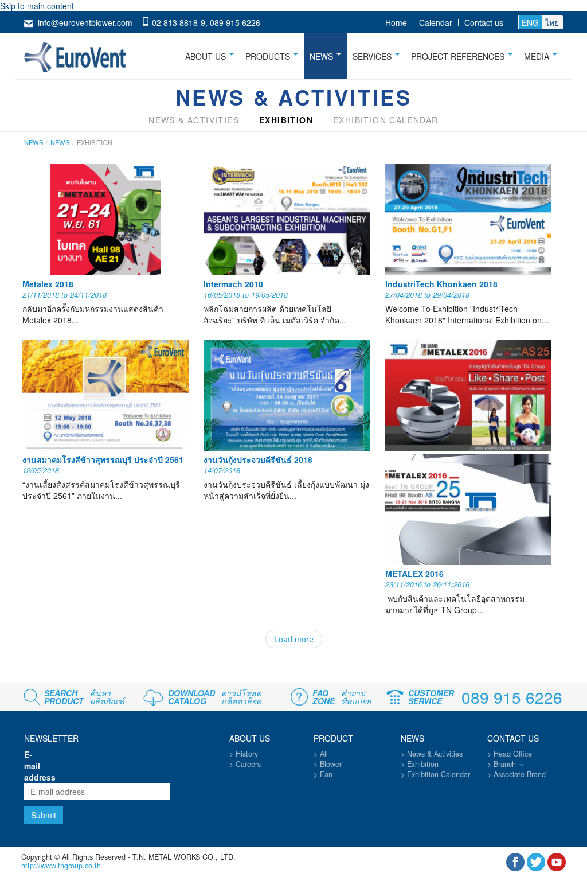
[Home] (79, 55)
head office (513, 754)
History (247, 754)
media (537, 56)
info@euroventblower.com (85, 22)
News (322, 56)
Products (268, 56)
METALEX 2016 (414, 573)
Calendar (435, 22)
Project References (459, 56)
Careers (248, 764)
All (324, 754)
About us (206, 56)
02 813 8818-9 (178, 22)
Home (396, 22)
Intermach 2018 (233, 284)
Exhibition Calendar (386, 120)
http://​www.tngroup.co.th (61, 865)
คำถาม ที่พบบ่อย (356, 697)
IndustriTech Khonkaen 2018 (441, 284)
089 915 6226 (235, 22)
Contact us (483, 22)
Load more (294, 639)
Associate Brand (520, 774)
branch (506, 764)
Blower (331, 764)
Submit (43, 815)
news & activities (193, 120)
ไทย (552, 22)
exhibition (286, 120)
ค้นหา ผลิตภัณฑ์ (107, 697)
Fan (326, 774)
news (59, 142)
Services (373, 56)
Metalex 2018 (47, 284)
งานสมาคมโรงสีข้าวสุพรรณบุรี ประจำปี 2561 (102, 459)
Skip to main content (37, 5)
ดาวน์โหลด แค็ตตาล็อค (241, 697)
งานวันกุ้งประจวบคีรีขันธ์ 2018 (258, 459)
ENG (530, 22)
